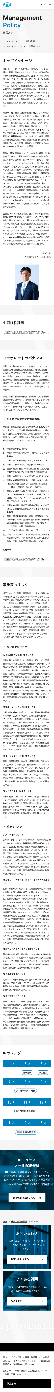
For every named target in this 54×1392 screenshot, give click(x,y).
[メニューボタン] (49, 4)
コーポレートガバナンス (12, 46)
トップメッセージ (10, 41)
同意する (11, 1383)
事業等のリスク (35, 46)
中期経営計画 (29, 41)
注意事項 (7, 550)
